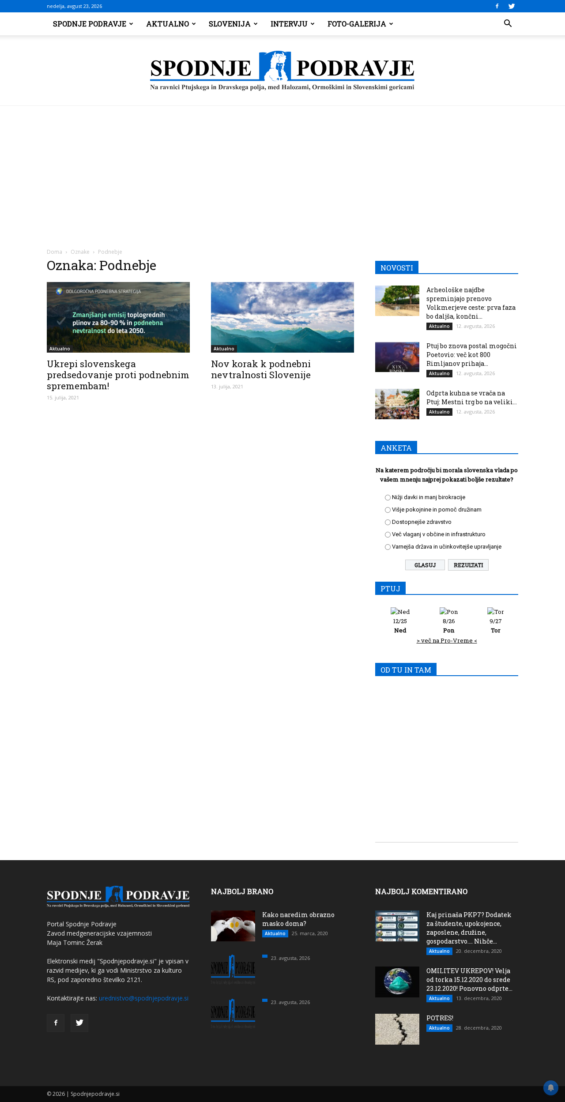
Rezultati (468, 564)
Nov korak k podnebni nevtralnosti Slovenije (261, 369)
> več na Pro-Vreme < (447, 640)
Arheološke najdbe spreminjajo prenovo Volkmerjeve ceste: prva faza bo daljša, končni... (471, 303)
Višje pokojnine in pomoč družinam (437, 509)
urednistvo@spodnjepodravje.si (143, 998)
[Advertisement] (282, 172)
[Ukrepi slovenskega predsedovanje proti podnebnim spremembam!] (118, 317)
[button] (507, 23)
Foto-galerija (357, 23)
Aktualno (167, 23)
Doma (54, 252)
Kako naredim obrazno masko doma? (298, 919)
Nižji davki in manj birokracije (428, 497)
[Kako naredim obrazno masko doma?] (233, 925)
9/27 (496, 625)
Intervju (289, 23)
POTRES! (439, 1018)
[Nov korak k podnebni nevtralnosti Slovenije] (282, 317)
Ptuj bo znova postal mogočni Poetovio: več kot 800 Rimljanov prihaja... (471, 355)
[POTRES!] (397, 1029)
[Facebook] (497, 6)
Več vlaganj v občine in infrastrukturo (439, 534)
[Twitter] (511, 6)
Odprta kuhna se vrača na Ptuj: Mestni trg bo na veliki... (471, 397)
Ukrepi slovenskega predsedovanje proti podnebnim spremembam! (118, 374)
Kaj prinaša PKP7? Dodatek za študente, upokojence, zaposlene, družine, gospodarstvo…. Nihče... (469, 927)
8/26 (449, 625)
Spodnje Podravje (89, 23)
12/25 (400, 625)
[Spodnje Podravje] (282, 71)
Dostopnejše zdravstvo (422, 522)
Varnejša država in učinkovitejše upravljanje (446, 546)
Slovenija (230, 23)
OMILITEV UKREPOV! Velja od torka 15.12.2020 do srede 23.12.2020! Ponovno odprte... (469, 980)
